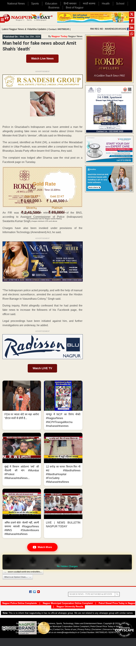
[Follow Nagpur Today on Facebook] (30, 591)
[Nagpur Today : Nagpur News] (27, 18)
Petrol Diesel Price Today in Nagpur (117, 603)
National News (16, 3)
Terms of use (70, 629)
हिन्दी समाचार (70, 3)
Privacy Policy (84, 629)
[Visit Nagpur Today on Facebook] (128, 29)
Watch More (45, 547)
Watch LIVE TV (42, 368)
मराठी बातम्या (89, 3)
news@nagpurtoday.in (67, 632)
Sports (35, 3)
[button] (21, 405)
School (120, 3)
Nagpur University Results (70, 606)
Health (106, 3)
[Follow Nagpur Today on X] (34, 591)
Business (53, 7)
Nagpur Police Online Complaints (19, 603)
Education (51, 3)
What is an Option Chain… (17, 577)
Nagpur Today (60, 36)
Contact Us (58, 629)
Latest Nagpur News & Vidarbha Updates (24, 29)
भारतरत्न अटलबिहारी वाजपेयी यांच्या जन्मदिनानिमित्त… (23, 572)
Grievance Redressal (112, 629)
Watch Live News (42, 58)
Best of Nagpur (74, 7)
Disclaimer (97, 629)
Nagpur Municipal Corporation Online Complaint (68, 603)
